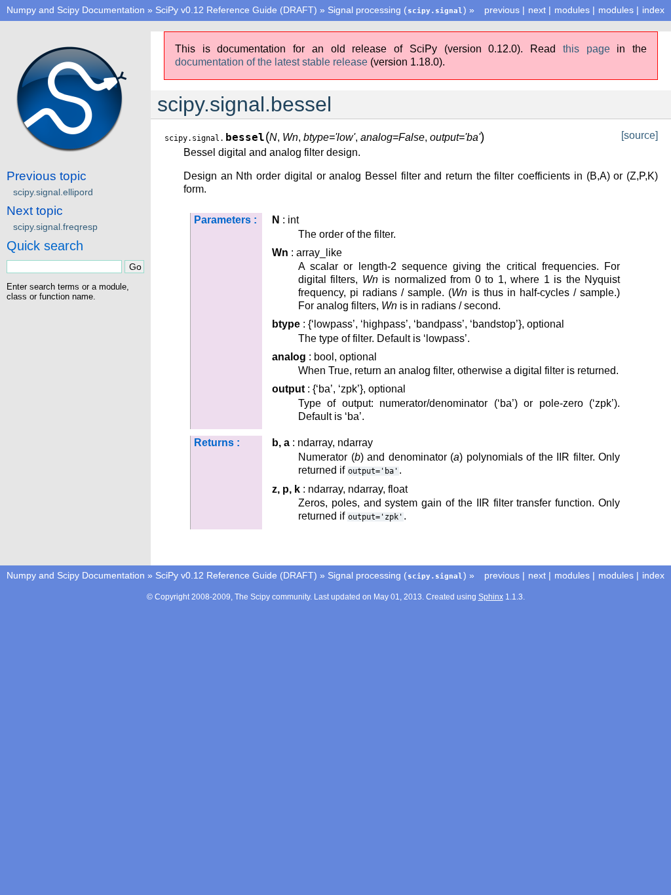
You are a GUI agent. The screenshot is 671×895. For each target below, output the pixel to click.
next (537, 10)
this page (586, 48)
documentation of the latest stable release (271, 61)
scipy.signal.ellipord (53, 192)
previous (502, 10)
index (653, 10)
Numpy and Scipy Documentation (76, 10)
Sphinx (490, 596)
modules (616, 10)
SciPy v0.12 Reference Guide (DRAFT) (236, 10)
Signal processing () (397, 10)
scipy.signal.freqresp (55, 226)
